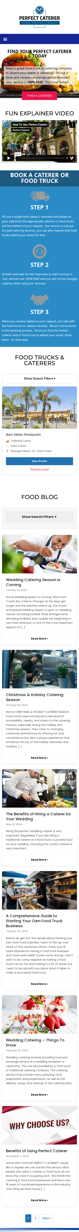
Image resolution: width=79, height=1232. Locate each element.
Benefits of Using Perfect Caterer (36, 1151)
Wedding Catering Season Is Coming (33, 582)
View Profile (39, 461)
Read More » (39, 639)
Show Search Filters (39, 378)
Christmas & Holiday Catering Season (34, 697)
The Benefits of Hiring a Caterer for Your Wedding (38, 816)
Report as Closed (39, 469)
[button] (5, 39)
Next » (46, 1218)
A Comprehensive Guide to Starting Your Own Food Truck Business (34, 921)
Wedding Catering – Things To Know (35, 1042)
